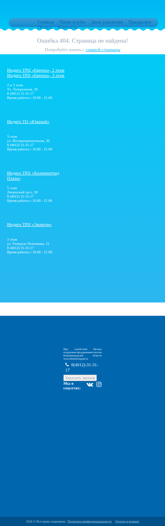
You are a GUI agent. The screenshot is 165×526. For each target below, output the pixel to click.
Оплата (45, 27)
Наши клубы (73, 22)
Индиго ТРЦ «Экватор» (29, 224)
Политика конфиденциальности (90, 521)
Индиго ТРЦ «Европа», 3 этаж (35, 75)
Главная (46, 22)
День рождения (107, 22)
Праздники (139, 22)
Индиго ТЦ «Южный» (28, 121)
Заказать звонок (80, 377)
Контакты (68, 27)
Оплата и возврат (127, 521)
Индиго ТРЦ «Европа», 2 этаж (35, 70)
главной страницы (103, 49)
